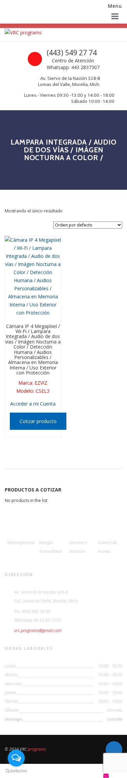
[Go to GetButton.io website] (16, 771)
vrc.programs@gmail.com (38, 630)
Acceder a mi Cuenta (33, 403)
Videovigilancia (21, 542)
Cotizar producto (38, 421)
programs (37, 749)
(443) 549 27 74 (72, 52)
